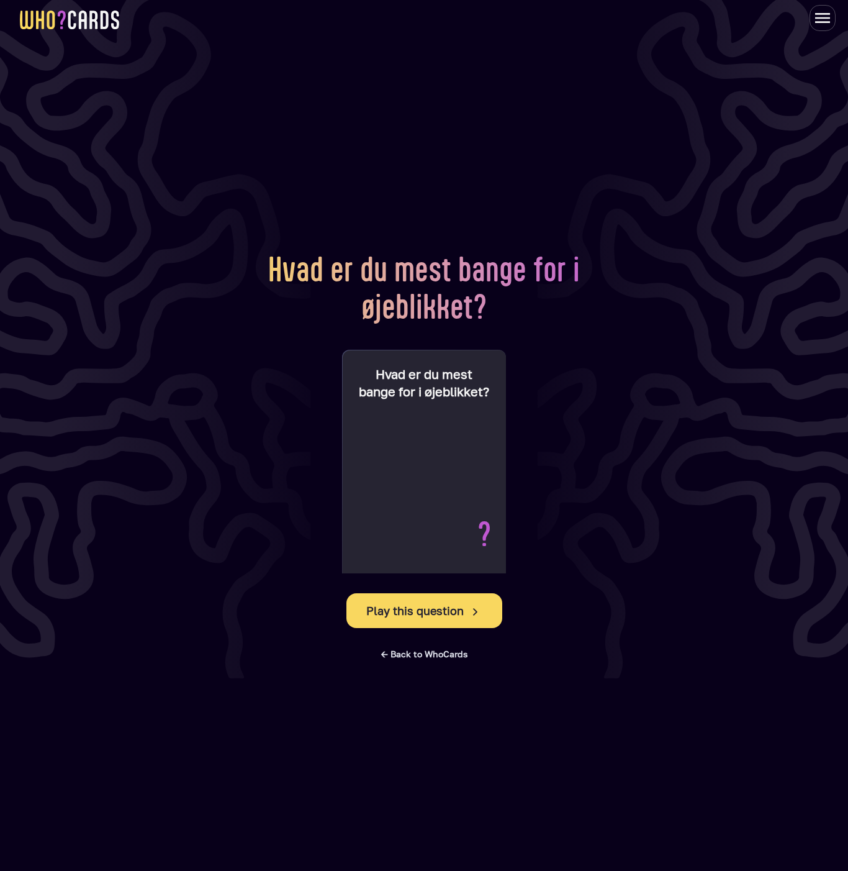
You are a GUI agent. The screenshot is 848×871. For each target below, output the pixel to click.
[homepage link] (69, 19)
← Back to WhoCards (424, 654)
